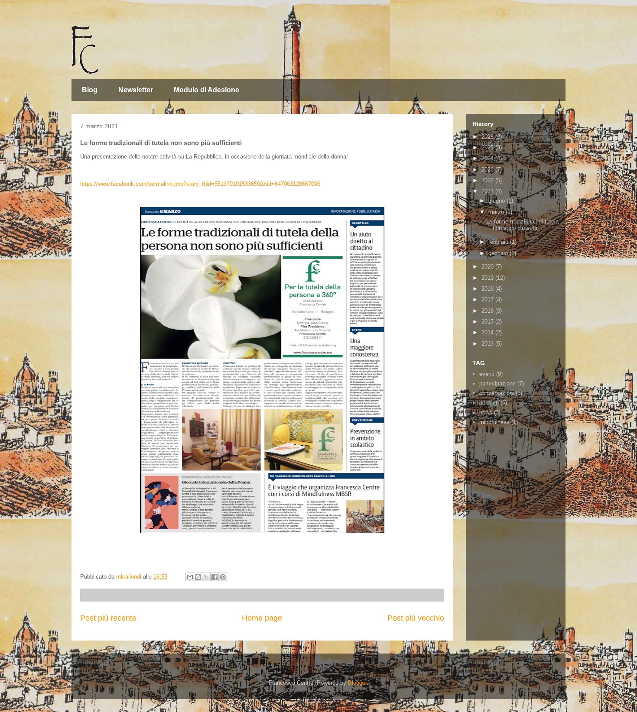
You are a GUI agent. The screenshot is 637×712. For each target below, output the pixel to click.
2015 (488, 321)
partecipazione (497, 383)
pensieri (489, 402)
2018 (488, 288)
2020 (488, 266)
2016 (488, 310)
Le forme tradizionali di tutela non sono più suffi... (522, 225)
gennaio (499, 253)
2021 (488, 191)
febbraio (499, 242)
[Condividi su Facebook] (214, 577)
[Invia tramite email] (189, 577)
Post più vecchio (415, 618)
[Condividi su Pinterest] (222, 577)
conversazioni (496, 393)
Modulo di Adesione (206, 90)
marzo (497, 212)
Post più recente (108, 618)
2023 (488, 169)
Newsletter (135, 90)
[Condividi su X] (206, 577)
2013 (488, 343)
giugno (497, 200)
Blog (90, 90)
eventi (486, 374)
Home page (262, 618)
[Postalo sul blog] (198, 577)
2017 (488, 299)
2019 (488, 278)
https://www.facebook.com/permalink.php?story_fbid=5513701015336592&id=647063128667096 (200, 184)
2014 (488, 332)
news (485, 412)
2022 (488, 180)
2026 (488, 136)
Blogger (357, 683)
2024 (488, 158)
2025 (488, 147)
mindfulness (494, 422)
